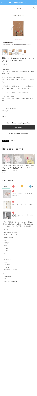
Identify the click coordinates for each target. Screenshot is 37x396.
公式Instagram (8, 276)
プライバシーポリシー (9, 267)
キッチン (6, 245)
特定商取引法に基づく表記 (10, 269)
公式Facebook (8, 279)
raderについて (7, 259)
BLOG (5, 262)
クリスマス (7, 253)
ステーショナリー (9, 237)
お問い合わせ (7, 264)
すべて (6, 186)
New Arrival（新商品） (10, 232)
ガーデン (6, 251)
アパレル (6, 248)
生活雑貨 (6, 243)
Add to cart (18, 127)
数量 (3, 116)
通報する (13, 140)
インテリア (7, 240)
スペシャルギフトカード (10, 235)
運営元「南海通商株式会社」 (11, 281)
